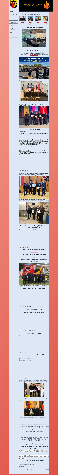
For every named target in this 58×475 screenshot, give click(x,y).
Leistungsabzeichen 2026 (33, 55)
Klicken (22, 22)
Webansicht (47, 469)
